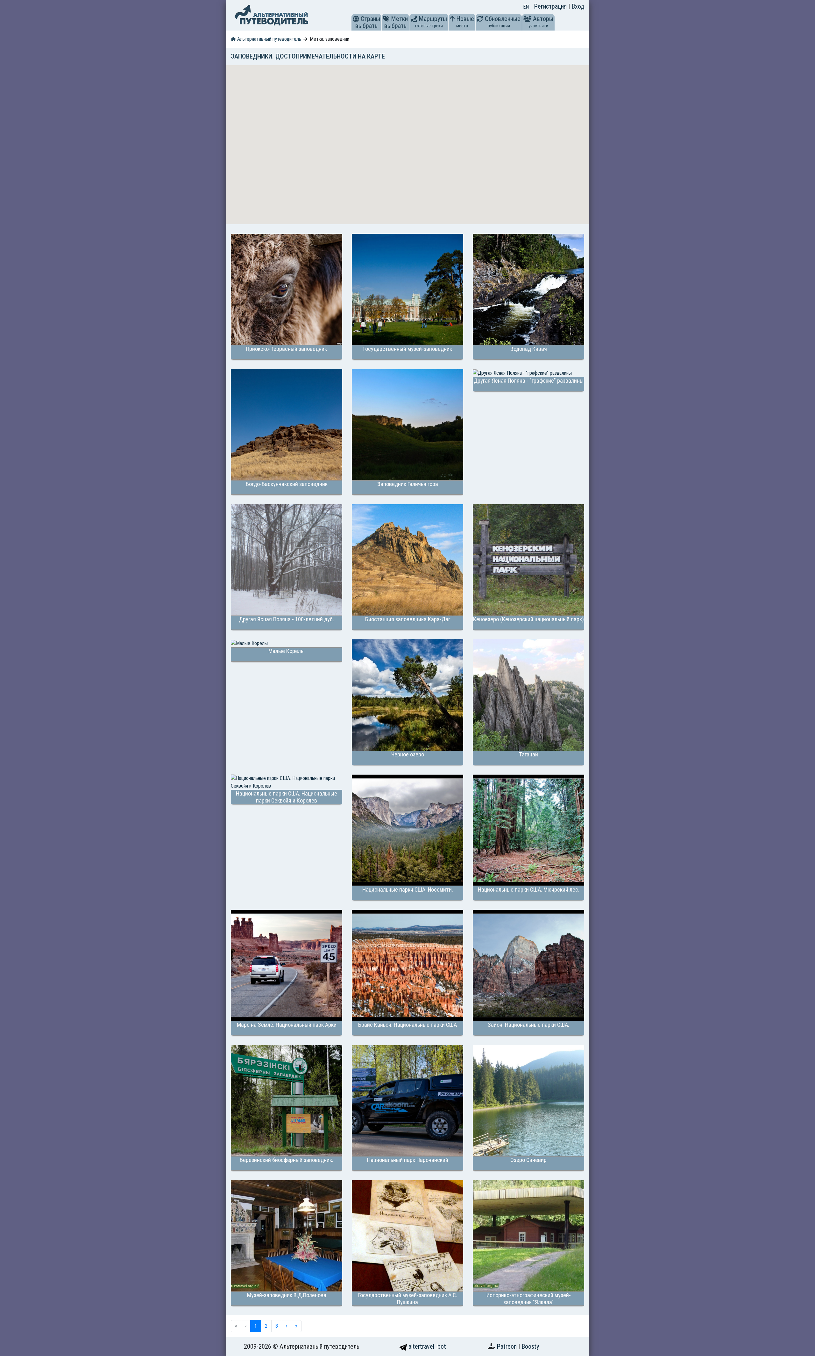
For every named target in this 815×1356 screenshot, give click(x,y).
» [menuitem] (296, 1326)
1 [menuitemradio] (255, 1326)
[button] (356, 19)
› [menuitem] (286, 1326)
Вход (577, 6)
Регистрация (551, 6)
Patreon (507, 1346)
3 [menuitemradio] (276, 1326)
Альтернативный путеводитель (268, 39)
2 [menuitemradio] (266, 1326)
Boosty (530, 1346)
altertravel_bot (426, 1346)
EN (526, 7)
